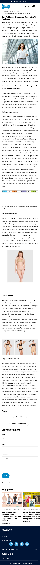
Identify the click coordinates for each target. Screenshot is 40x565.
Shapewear (20, 417)
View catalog (36, 7)
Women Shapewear (19, 423)
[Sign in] (29, 7)
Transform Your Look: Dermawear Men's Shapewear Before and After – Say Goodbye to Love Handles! (11, 516)
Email (4, 444)
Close (19, 549)
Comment (5, 455)
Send (5, 475)
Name (4, 434)
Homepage (5, 11)
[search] (25, 7)
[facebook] (22, 544)
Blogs (11, 11)
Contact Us (5, 533)
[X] (27, 544)
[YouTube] (16, 544)
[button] (9, 483)
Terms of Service (7, 540)
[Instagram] (11, 544)
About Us (4, 536)
